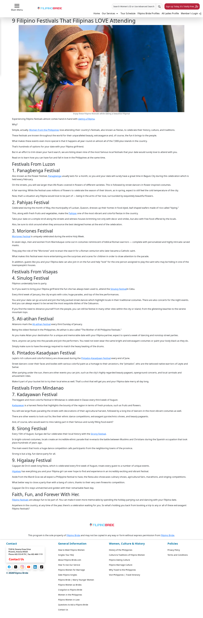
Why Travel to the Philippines (122, 570)
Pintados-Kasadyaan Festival (96, 358)
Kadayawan (18, 405)
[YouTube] (28, 566)
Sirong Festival (98, 433)
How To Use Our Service (69, 565)
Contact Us (63, 609)
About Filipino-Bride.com (69, 560)
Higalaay (16, 471)
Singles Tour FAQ (66, 555)
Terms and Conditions (178, 555)
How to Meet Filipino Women (71, 550)
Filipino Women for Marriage (71, 570)
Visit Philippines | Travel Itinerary (124, 574)
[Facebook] (9, 566)
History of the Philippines (120, 550)
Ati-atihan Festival (41, 324)
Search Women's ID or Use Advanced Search (133, 6)
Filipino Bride (73, 535)
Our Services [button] (109, 13)
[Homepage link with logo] (101, 525)
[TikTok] (41, 566)
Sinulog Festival (118, 288)
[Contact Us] (25, 554)
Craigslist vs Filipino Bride (70, 589)
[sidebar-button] (17, 5)
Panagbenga (54, 176)
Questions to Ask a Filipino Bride (73, 604)
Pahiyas (73, 213)
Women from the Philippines (44, 129)
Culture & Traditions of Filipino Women (127, 555)
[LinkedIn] (35, 566)
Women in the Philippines (70, 594)
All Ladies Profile (170, 13)
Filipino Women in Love (69, 599)
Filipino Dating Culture (119, 560)
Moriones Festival (21, 236)
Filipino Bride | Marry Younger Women (76, 579)
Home (96, 13)
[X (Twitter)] (15, 566)
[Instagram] (22, 566)
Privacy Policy (174, 550)
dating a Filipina (86, 118)
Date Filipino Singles (67, 574)
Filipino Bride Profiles (149, 13)
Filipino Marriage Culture (120, 565)
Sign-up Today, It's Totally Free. (180, 6)
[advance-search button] (159, 6)
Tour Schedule (128, 13)
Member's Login (190, 13)
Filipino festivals (20, 499)
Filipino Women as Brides (70, 584)
